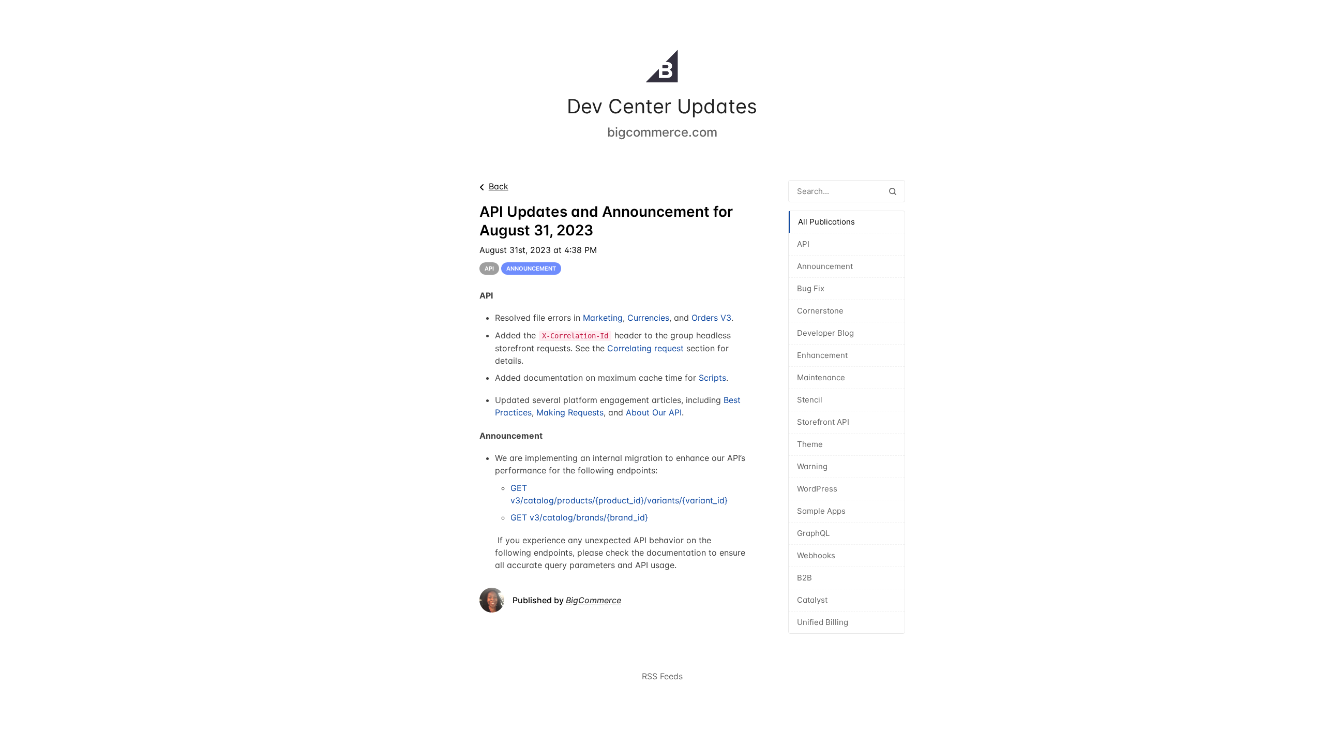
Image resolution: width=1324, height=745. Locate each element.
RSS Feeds (662, 676)
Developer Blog (825, 333)
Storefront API (823, 422)
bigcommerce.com (662, 132)
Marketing (603, 317)
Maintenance (821, 377)
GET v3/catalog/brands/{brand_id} (579, 517)
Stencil (809, 400)
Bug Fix (810, 288)
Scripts (712, 378)
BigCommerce (593, 600)
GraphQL (813, 533)
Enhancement (822, 355)
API (803, 244)
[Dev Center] (662, 68)
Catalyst (812, 600)
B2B (804, 578)
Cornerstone (820, 311)
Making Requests (570, 412)
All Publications (826, 222)
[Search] (893, 191)
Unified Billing (822, 622)
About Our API (654, 412)
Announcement (825, 266)
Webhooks (816, 555)
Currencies (648, 317)
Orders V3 (711, 317)
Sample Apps (821, 511)
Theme (810, 444)
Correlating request (645, 348)
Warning (812, 466)
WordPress (817, 489)
